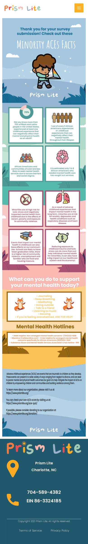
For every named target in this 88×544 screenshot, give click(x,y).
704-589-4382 (44, 492)
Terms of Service (30, 530)
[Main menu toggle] (78, 7)
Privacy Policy (60, 530)
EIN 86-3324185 (44, 501)
